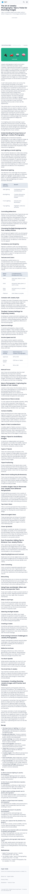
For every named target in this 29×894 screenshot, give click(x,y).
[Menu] (27, 2)
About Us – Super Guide (7, 876)
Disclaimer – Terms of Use (8, 882)
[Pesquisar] (24, 2)
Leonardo (25, 45)
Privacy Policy (4, 879)
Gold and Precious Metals (6, 45)
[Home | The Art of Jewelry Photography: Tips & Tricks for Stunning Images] (7, 2)
